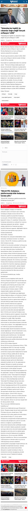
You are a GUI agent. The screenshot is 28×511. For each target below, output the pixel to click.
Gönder (5, 164)
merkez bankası (5, 100)
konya (16, 94)
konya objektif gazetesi (7, 97)
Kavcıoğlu (10, 94)
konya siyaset (17, 97)
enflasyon (4, 94)
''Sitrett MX (4, 457)
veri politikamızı (6, 509)
